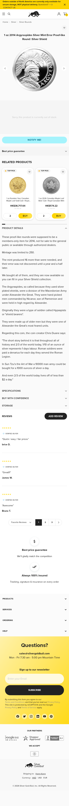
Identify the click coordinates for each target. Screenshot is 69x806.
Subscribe (34, 690)
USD (40, 778)
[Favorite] (64, 27)
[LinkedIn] (38, 716)
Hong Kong (41, 774)
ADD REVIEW (56, 416)
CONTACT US (9, 7)
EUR (45, 778)
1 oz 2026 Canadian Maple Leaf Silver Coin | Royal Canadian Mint (51, 199)
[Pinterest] (51, 716)
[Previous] (5, 68)
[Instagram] (31, 716)
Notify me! (34, 140)
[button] (34, 151)
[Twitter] (24, 716)
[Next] (64, 68)
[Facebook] (17, 716)
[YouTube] (44, 716)
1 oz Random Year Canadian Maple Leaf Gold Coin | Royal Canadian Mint (17, 199)
